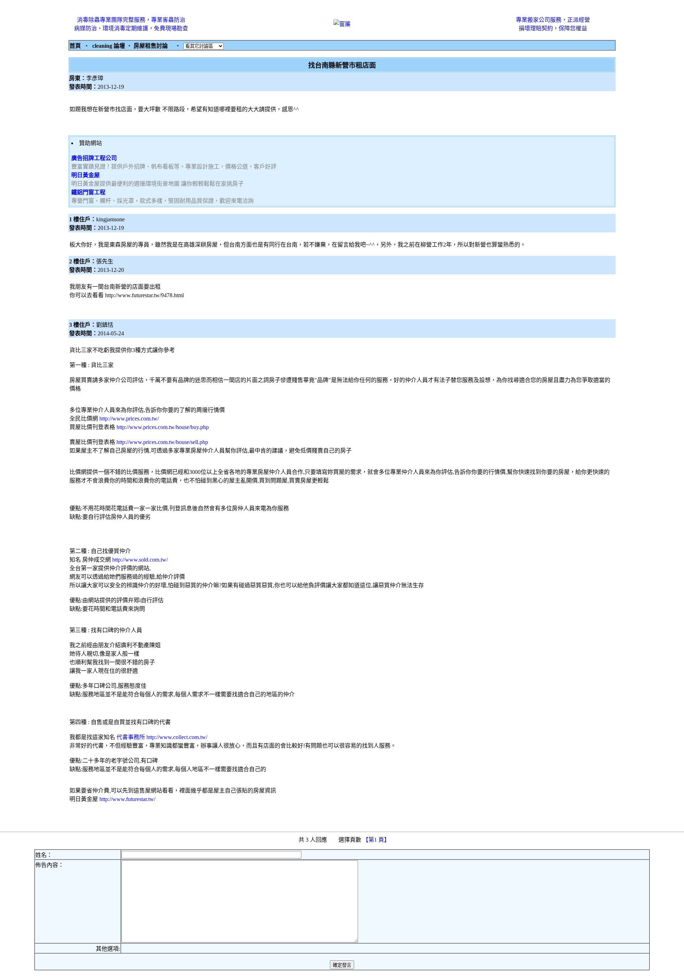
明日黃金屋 (85, 175)
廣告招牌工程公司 (94, 158)
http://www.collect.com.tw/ (176, 737)
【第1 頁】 (377, 840)
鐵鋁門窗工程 (88, 192)
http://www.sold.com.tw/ (140, 560)
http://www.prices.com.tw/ (129, 418)
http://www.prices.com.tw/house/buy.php (162, 427)
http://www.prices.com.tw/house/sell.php (162, 442)
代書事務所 (130, 737)
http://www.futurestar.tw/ (127, 799)
